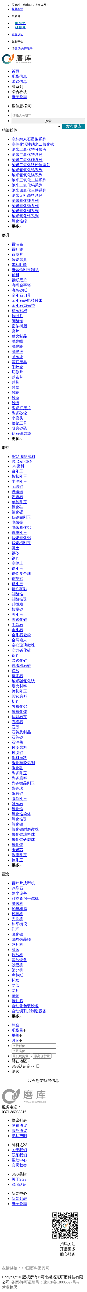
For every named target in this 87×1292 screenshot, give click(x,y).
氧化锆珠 (19, 819)
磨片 (15, 331)
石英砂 (17, 737)
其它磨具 (19, 362)
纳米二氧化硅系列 (27, 160)
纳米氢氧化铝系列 (27, 170)
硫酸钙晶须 (21, 939)
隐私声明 (19, 1136)
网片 (15, 990)
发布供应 (73, 126)
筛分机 (17, 970)
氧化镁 (17, 845)
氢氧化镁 (19, 712)
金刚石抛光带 (23, 306)
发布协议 (19, 1125)
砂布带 (17, 377)
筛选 (15, 1071)
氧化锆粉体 (21, 814)
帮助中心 (19, 1160)
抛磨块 (17, 357)
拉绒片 (17, 316)
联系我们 (19, 1155)
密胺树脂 (19, 326)
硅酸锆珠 (19, 599)
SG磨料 (18, 466)
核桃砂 (17, 609)
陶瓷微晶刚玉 (23, 783)
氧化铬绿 (19, 221)
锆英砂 (17, 579)
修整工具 (19, 423)
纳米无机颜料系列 (27, 195)
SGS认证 (19, 1184)
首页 (15, 71)
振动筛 (17, 1001)
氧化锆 (17, 809)
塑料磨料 (19, 758)
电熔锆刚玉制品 (25, 270)
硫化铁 (17, 934)
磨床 (15, 950)
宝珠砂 (17, 486)
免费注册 (27, 48)
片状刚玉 (19, 691)
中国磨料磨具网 (35, 1268)
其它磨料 (19, 696)
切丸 (15, 701)
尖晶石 (17, 625)
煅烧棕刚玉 (21, 543)
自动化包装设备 (25, 1006)
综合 (15, 1025)
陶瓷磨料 (19, 778)
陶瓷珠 (17, 788)
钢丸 (15, 558)
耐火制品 (19, 336)
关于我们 (19, 1150)
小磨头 (17, 418)
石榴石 (17, 722)
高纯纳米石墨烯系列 (29, 139)
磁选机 (17, 904)
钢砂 (15, 553)
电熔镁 (17, 522)
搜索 (48, 121)
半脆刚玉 (19, 481)
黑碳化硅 (19, 620)
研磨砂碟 (19, 428)
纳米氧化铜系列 (25, 211)
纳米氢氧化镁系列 (27, 175)
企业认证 (17, 34)
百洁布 (17, 244)
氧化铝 (17, 824)
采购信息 (19, 81)
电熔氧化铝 (21, 527)
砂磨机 (17, 965)
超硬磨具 (19, 259)
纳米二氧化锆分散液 (29, 149)
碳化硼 (17, 768)
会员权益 (19, 1165)
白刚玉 (17, 471)
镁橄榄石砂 (21, 666)
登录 (17, 48)
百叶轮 (17, 249)
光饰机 (17, 919)
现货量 (17, 1030)
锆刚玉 (17, 568)
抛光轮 (17, 346)
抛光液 (17, 352)
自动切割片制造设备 (29, 1011)
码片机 (17, 944)
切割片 (17, 372)
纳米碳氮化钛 (23, 681)
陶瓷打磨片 (21, 408)
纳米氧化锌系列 (25, 216)
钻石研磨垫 (21, 433)
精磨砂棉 (19, 311)
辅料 (15, 275)
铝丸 (15, 655)
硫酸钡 (17, 321)
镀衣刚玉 (19, 533)
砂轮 (15, 392)
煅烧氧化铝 (21, 538)
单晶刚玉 (19, 502)
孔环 (15, 929)
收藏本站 (17, 9)
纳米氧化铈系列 (25, 206)
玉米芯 (17, 850)
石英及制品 (21, 732)
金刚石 (17, 630)
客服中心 (17, 41)
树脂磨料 (19, 747)
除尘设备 (19, 893)
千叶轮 (17, 367)
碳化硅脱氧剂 (23, 763)
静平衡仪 (19, 924)
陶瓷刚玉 (19, 773)
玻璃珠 (17, 492)
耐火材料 (19, 686)
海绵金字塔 (21, 285)
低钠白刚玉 (21, 517)
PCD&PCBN (22, 461)
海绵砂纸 (19, 290)
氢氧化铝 (19, 706)
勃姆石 (17, 497)
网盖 (15, 985)
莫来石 (17, 676)
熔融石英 (19, 717)
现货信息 (19, 76)
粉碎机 (17, 914)
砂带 (15, 382)
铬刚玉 (17, 584)
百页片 (17, 254)
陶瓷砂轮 (19, 413)
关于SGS (19, 1179)
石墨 (15, 727)
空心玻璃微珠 (23, 645)
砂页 (15, 398)
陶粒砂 (17, 793)
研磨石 (17, 804)
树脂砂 (17, 752)
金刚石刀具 (21, 295)
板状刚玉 (19, 476)
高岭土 (17, 563)
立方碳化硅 (21, 650)
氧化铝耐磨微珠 (25, 829)
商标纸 (17, 975)
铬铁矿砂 (19, 589)
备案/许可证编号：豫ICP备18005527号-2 (45, 1282)
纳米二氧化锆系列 (27, 154)
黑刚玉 (17, 614)
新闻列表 (19, 1199)
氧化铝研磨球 (23, 839)
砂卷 (15, 387)
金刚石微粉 (21, 635)
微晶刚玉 (19, 799)
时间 (15, 1040)
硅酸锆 (17, 594)
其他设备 (19, 960)
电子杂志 (19, 97)
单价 (15, 1035)
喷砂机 (17, 955)
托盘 (15, 980)
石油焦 (17, 742)
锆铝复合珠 (21, 573)
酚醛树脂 (19, 909)
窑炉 (15, 996)
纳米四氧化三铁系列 (29, 190)
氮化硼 (17, 512)
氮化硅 (17, 507)
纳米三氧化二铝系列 (29, 180)
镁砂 (15, 671)
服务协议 (19, 1131)
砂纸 (15, 403)
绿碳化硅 (19, 660)
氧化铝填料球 (23, 834)
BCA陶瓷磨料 (23, 457)
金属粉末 (19, 640)
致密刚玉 (19, 855)
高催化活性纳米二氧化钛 (33, 144)
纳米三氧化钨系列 (27, 185)
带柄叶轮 (19, 265)
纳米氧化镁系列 (25, 201)
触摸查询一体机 (25, 898)
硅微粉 (17, 604)
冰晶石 (17, 888)
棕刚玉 (17, 860)
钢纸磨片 (19, 280)
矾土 (15, 548)
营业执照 (9, 1287)
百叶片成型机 (23, 883)
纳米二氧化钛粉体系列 (31, 165)
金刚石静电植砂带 (27, 300)
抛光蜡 (17, 341)
